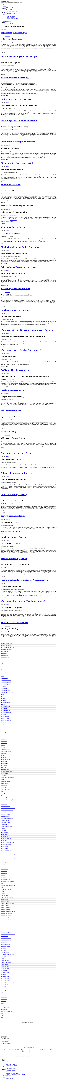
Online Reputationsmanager (7, 860)
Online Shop (3, 864)
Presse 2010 (7, 626)
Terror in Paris (4, 999)
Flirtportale (3, 745)
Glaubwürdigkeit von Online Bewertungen (21, 247)
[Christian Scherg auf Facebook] (34, 1049)
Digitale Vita (3, 714)
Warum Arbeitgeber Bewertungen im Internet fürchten (27, 330)
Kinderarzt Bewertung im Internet (17, 205)
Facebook (3, 739)
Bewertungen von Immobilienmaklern (19, 120)
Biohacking (3, 669)
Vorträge (5, 12)
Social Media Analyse (5, 980)
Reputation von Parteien (6, 921)
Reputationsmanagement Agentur (8, 934)
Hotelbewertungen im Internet (15, 310)
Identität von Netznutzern (6, 771)
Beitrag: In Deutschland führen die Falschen (15, 20)
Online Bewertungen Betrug (14, 494)
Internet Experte (4, 783)
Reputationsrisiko (4, 936)
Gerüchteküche (4, 753)
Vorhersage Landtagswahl (6, 1011)
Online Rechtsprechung (6, 850)
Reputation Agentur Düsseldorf (7, 903)
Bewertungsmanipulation (13, 516)
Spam (2, 988)
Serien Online (4, 956)
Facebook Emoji (4, 741)
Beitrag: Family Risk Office (12, 18)
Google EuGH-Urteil (5, 759)
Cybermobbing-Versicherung (7, 692)
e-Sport (2, 1017)
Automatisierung (4, 655)
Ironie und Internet (5, 789)
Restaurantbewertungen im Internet (18, 141)
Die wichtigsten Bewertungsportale (17, 163)
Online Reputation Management (8, 854)
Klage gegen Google (5, 795)
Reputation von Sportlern (6, 925)
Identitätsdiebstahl (4, 773)
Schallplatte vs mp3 (5, 952)
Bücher (5, 14)
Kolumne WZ (4, 797)
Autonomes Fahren (5, 657)
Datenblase (3, 696)
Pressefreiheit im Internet (6, 889)
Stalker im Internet (5, 990)
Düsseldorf (3, 724)
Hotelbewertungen (5, 769)
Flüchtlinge (3, 747)
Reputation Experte (5, 905)
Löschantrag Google (5, 816)
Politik (2, 883)
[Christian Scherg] (5, 1)
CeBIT (2, 676)
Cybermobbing (4, 688)
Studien (2, 992)
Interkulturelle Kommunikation (7, 777)
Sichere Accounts (4, 970)
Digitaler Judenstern (5, 716)
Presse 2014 (7, 166)
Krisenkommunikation (5, 806)
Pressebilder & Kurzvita (11, 11)
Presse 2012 (7, 373)
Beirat (2, 661)
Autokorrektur (4, 653)
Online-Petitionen (4, 869)
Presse (4, 8)
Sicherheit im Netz (5, 972)
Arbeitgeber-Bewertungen (6, 649)
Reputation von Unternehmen (7, 927)
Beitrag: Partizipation (10, 17)
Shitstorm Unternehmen (6, 962)
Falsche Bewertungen (11, 410)
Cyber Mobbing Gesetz (6, 682)
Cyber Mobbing (4, 678)
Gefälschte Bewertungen (12, 390)
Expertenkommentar (5, 737)
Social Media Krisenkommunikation (8, 982)
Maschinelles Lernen (5, 822)
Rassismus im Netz (5, 899)
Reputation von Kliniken (6, 917)
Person (4, 6)
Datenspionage (4, 700)
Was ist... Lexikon (10, 23)
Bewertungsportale (5, 667)
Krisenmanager (4, 812)
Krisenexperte (4, 804)
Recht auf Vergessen (5, 901)
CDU (2, 674)
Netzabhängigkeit (4, 832)
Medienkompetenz (5, 824)
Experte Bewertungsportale (14, 558)
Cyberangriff (3, 686)
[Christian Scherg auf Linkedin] (10, 1049)
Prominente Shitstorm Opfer (7, 897)
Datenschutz (3, 698)
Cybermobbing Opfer (5, 690)
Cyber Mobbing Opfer (5, 684)
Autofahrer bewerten (11, 184)
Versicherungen (4, 1009)
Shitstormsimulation (5, 966)
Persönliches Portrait (5, 879)
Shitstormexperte (4, 964)
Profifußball (3, 891)
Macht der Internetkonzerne (7, 818)
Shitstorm (3, 958)
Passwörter (3, 875)
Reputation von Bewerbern (6, 915)
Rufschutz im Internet (5, 946)
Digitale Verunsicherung (6, 712)
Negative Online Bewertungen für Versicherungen (24, 580)
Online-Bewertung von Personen (16, 99)
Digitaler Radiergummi (6, 720)
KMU (2, 791)
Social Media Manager (5, 984)
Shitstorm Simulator (5, 960)
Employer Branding (5, 732)
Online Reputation (5, 852)
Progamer (3, 893)
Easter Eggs (3, 730)
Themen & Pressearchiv (11, 9)
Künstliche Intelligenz (5, 814)
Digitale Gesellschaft (5, 706)
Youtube (2, 1015)
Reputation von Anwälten (6, 913)
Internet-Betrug (8, 431)
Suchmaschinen (4, 997)
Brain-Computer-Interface (6, 672)
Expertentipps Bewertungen (14, 32)
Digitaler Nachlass (5, 718)
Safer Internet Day (5, 950)
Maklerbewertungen (5, 820)
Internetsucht (3, 787)
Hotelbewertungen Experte (13, 537)
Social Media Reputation (6, 986)
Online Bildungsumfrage (6, 838)
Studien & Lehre (7, 21)
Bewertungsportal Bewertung (15, 77)
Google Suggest (4, 763)
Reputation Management (6, 907)
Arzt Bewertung (13, 220)
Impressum (10, 1057)
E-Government (4, 726)
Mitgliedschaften (9, 7)
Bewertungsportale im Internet (15, 288)
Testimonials (3, 1001)
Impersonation (4, 775)
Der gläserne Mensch (5, 702)
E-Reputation (3, 728)
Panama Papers (4, 873)
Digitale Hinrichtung (5, 710)
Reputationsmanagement (6, 932)
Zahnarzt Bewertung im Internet (16, 473)
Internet (2, 779)
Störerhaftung (4, 995)
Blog (4, 22)
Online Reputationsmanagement (8, 858)
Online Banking (4, 836)
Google (2, 755)
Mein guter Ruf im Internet (14, 227)
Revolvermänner (4, 942)
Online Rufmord (4, 862)
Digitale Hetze (4, 708)
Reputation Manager (5, 909)
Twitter (2, 1005)
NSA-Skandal (4, 830)
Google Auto (3, 757)
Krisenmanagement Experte (7, 810)
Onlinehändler (4, 871)
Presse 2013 (7, 270)
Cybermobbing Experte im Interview (18, 267)
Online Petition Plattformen (7, 844)
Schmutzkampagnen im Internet (7, 954)
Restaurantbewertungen (6, 940)
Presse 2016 (7, 36)
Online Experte (4, 840)
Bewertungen (3, 665)
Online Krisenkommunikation (7, 842)
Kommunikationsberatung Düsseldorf (9, 799)
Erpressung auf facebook (6, 734)
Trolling (2, 1003)
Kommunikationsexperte (6, 802)
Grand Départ (4, 765)
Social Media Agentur (5, 978)
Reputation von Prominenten (7, 923)
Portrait (2, 887)
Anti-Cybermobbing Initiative (7, 647)
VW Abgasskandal (5, 1007)
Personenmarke (4, 877)
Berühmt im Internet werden (7, 663)
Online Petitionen (4, 846)
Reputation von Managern (6, 919)
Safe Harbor (3, 948)
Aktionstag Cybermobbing (6, 643)
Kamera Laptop (4, 793)
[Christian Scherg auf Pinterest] (28, 1050)
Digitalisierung (4, 722)
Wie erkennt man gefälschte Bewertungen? (21, 350)
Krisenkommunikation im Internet (8, 808)
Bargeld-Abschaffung (5, 659)
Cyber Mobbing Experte (6, 680)
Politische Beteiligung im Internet (8, 885)
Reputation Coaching (10, 13)
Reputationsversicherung (6, 938)
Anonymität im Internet (6, 645)
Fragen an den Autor (5, 749)
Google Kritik (4, 761)
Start (4, 4)
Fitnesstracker (4, 743)
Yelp (2, 1013)
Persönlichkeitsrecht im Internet (7, 881)
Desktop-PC (3, 704)
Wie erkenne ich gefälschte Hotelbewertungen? (23, 601)
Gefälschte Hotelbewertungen (15, 370)
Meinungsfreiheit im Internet (7, 826)
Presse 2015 (7, 102)
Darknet (2, 694)
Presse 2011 (7, 562)
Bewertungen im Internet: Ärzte (16, 453)
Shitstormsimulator (5, 968)
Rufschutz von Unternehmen (14, 622)
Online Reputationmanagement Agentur (9, 856)
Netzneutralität (4, 834)
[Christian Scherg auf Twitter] (47, 1049)
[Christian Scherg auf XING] (22, 1049)
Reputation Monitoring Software (8, 911)
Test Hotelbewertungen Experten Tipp (19, 56)
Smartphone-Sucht (5, 976)
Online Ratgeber (4, 848)
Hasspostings (3, 767)
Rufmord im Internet (10, 16)
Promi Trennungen (5, 895)
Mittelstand (3, 828)
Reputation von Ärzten (6, 930)
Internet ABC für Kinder (6, 781)
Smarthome (3, 974)
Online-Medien (4, 867)
